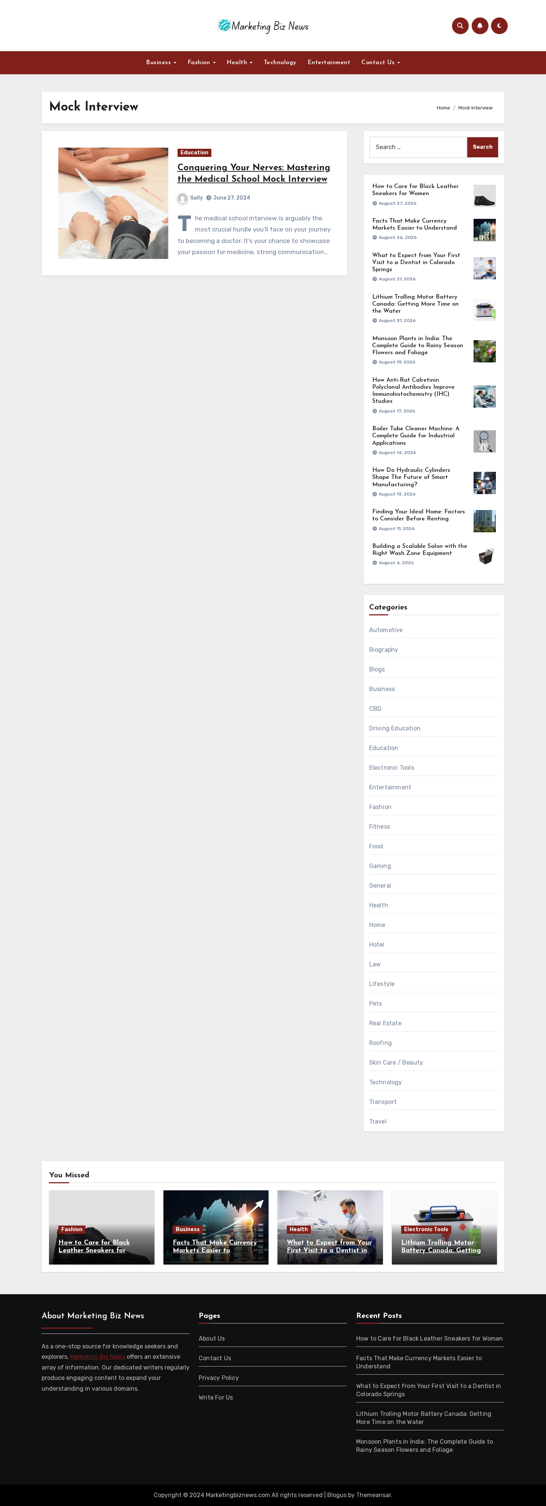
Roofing (380, 1042)
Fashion (200, 63)
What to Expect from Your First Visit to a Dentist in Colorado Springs (416, 263)
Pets (375, 1003)
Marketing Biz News (97, 1356)
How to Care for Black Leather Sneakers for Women (94, 1251)
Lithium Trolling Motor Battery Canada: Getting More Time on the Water (415, 304)
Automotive (386, 630)
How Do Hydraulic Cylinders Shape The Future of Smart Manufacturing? (411, 477)
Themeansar (373, 1495)
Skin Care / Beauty (396, 1062)
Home (377, 924)
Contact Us (379, 63)
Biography (384, 649)
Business (159, 63)
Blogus (337, 1495)
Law (375, 964)
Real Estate (385, 1023)
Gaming (380, 865)
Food (376, 846)
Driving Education (394, 728)
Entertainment (329, 63)
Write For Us (216, 1397)
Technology (280, 63)
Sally (196, 198)
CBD (375, 708)
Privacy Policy (219, 1377)
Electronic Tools (391, 767)
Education (194, 152)
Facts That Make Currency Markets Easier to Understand (215, 1251)
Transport (383, 1101)
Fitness (379, 826)
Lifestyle (382, 983)
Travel (378, 1121)
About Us (212, 1338)
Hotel (376, 944)
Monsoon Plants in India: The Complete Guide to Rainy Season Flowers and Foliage (417, 346)
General (380, 885)
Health (238, 63)
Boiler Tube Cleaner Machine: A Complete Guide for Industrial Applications (415, 436)
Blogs (377, 669)
